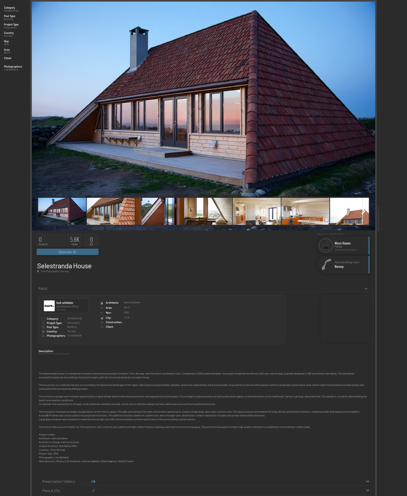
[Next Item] (363, 211)
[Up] (366, 288)
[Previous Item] (43, 211)
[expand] (367, 481)
